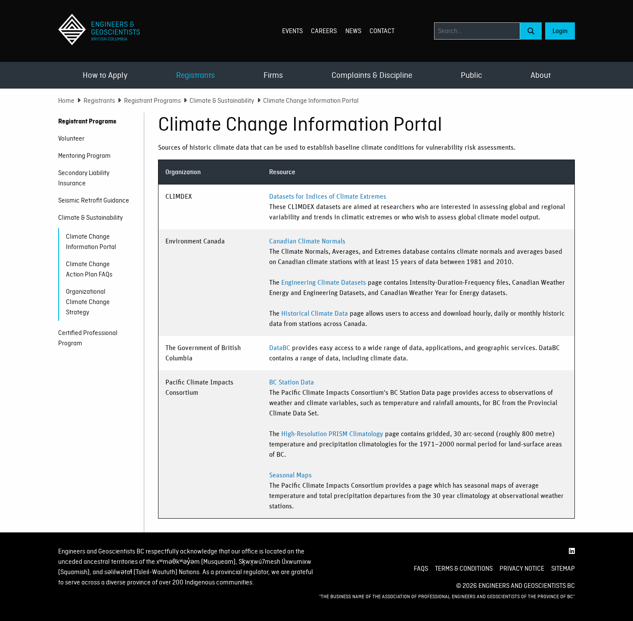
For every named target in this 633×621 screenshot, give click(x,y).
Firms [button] (273, 75)
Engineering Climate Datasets (323, 282)
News (353, 31)
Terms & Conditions (464, 568)
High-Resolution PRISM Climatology (332, 433)
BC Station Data (291, 382)
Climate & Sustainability (221, 101)
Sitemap (563, 568)
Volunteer (71, 138)
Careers (324, 31)
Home (66, 101)
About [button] (541, 75)
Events (292, 31)
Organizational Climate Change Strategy (88, 302)
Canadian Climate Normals (307, 241)
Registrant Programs (152, 101)
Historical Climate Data (314, 313)
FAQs (421, 568)
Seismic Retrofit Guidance (93, 200)
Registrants (99, 101)
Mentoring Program (84, 156)
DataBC (279, 347)
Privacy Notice (522, 568)
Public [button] (471, 75)
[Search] (531, 31)
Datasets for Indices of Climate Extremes (327, 196)
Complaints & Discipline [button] (372, 75)
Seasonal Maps (290, 475)
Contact (381, 31)
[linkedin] (572, 551)
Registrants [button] (195, 75)
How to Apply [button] (105, 75)
